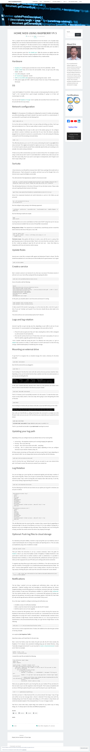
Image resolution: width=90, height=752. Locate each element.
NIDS (41, 726)
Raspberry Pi (47, 726)
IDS (39, 726)
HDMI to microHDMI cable (21, 78)
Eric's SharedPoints (14, 1)
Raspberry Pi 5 (18, 68)
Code (41, 1)
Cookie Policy (24, 749)
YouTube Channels (56, 1)
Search (68, 31)
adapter (14, 342)
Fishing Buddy (47, 1)
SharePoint (35, 1)
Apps (65, 1)
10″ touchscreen (19, 76)
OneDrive (14, 553)
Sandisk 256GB (18, 69)
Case (16, 74)
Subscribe (72, 127)
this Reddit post (33, 52)
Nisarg (76, 138)
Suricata (53, 726)
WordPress (77, 136)
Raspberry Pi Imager (25, 99)
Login (80, 1)
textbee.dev (55, 591)
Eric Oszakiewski (40, 36)
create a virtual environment (47, 646)
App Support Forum (73, 1)
